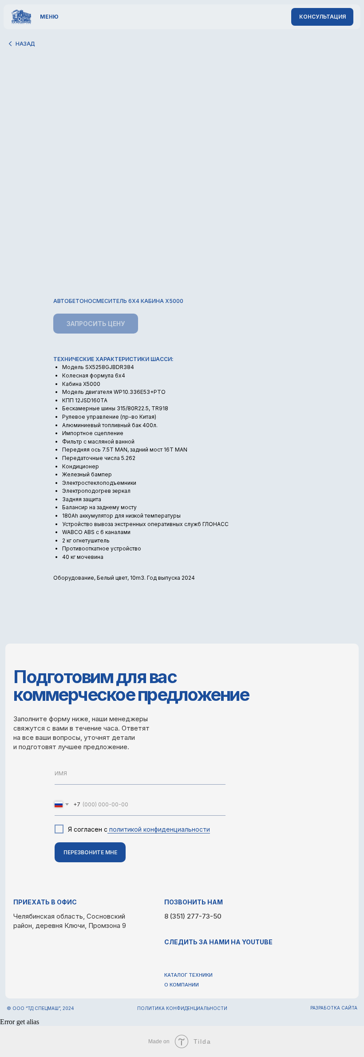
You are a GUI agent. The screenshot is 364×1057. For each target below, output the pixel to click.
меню (49, 16)
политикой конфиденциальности (158, 829)
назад (25, 43)
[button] (322, 17)
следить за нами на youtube (218, 942)
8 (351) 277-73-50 (193, 916)
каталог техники (188, 975)
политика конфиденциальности (182, 1008)
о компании (181, 985)
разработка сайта (333, 1007)
